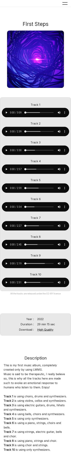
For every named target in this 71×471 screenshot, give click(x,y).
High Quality (45, 329)
